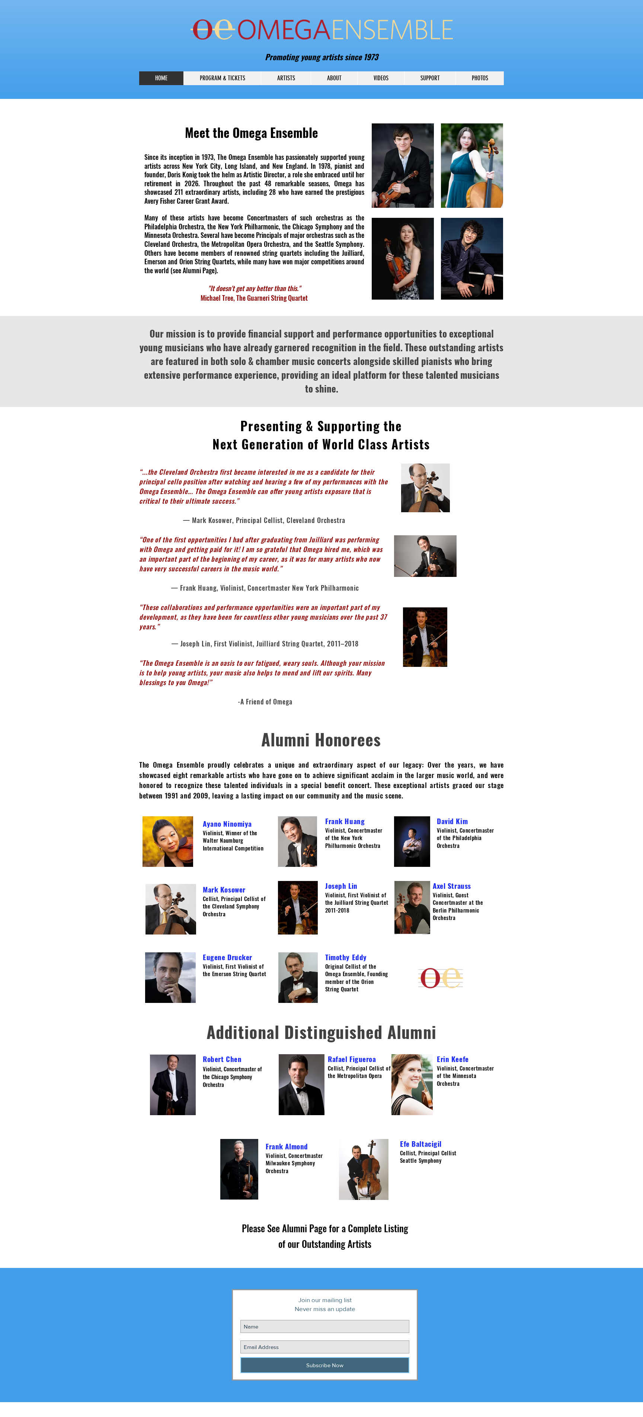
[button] (286, 78)
